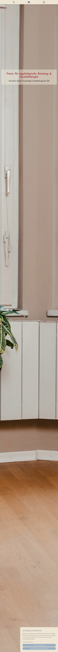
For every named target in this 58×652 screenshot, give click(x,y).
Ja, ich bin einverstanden (39, 645)
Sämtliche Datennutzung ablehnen (39, 648)
